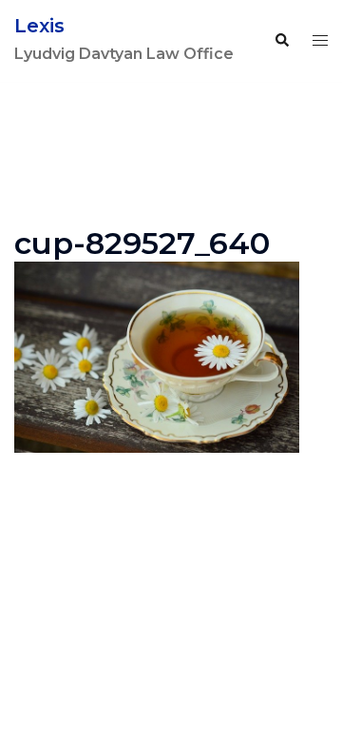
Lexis (39, 25)
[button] (281, 41)
